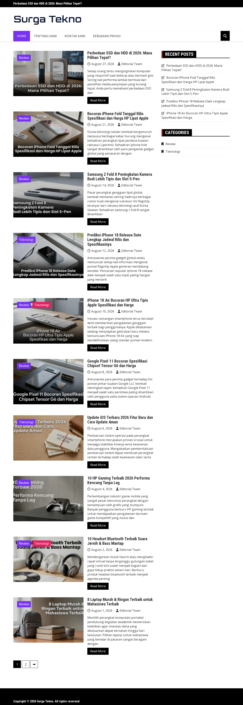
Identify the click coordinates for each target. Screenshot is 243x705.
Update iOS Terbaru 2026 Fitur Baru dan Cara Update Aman (120, 419)
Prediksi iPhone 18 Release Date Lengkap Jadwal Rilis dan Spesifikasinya (114, 240)
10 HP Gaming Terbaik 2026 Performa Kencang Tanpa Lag (118, 480)
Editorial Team (131, 64)
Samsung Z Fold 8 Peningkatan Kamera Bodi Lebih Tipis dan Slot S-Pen (119, 176)
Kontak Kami (75, 36)
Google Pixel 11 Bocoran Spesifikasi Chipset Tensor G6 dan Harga (117, 363)
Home (21, 36)
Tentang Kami (45, 36)
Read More (98, 100)
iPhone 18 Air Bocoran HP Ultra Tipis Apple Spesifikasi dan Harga (117, 302)
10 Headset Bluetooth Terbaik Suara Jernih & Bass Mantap (117, 541)
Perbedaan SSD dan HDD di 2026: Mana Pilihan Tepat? (47, 3)
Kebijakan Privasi (107, 36)
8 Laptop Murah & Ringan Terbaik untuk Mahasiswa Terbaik (120, 601)
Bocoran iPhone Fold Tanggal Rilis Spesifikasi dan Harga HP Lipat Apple (117, 116)
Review (24, 58)
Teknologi (26, 240)
